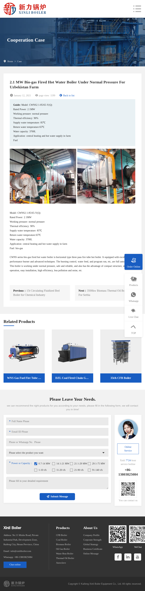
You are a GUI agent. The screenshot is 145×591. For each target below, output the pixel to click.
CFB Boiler (61, 535)
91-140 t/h (97, 470)
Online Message (91, 553)
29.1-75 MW (98, 463)
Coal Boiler (61, 539)
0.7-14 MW (44, 463)
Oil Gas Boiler (63, 549)
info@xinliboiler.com (20, 551)
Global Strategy (90, 544)
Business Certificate (92, 549)
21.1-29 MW (80, 463)
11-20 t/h (60, 470)
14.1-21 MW (62, 463)
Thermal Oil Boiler (65, 558)
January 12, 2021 (22, 95)
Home (10, 61)
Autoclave (61, 562)
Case (19, 61)
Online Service (128, 449)
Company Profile (91, 535)
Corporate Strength (92, 539)
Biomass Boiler (63, 544)
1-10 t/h (43, 470)
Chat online (15, 564)
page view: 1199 (47, 95)
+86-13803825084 (23, 557)
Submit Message (59, 496)
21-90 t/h (78, 470)
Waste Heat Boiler (64, 553)
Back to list (68, 95)
